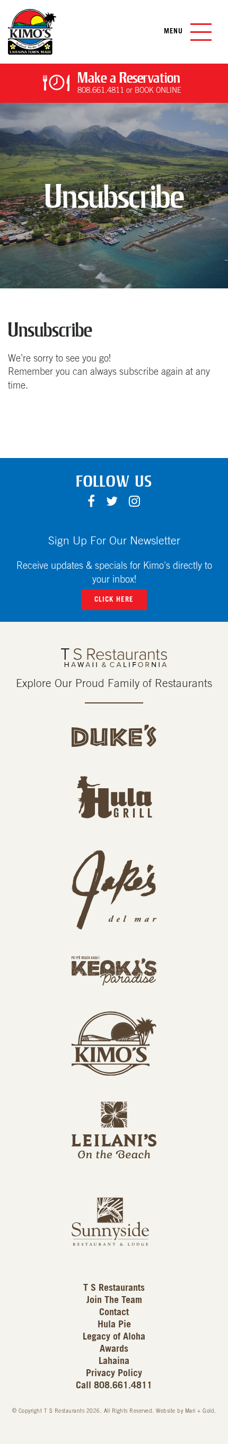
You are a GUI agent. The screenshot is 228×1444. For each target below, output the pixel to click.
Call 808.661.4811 (114, 1385)
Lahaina (114, 1361)
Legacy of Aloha (114, 1337)
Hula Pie (114, 1324)
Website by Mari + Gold (185, 1411)
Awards (114, 1349)
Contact (114, 1312)
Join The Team (114, 1300)
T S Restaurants (114, 1288)
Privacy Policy (114, 1373)
